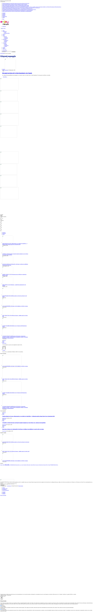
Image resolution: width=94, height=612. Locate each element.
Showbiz (5, 44)
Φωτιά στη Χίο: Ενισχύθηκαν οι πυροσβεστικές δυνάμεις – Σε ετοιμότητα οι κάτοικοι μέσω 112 (17, 8)
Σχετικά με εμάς (4, 488)
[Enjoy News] (4, 24)
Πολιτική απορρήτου (5, 490)
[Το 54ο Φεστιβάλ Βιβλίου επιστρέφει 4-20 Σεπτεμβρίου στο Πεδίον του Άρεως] (7, 305)
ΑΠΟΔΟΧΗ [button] (9, 595)
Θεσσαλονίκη (13, 464)
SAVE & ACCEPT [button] (3, 611)
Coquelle (3, 350)
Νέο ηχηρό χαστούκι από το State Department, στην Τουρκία (17, 73)
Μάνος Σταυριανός (5, 70)
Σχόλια (3, 234)
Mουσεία (5, 41)
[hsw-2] (9, 125)
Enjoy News (4, 343)
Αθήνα (4, 464)
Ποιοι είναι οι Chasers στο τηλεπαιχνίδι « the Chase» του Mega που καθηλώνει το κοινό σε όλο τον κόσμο (23, 429)
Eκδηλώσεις (6, 40)
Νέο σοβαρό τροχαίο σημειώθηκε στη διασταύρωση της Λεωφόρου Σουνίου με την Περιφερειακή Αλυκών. (19, 9)
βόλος (57, 464)
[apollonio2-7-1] (8, 186)
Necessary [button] (2, 604)
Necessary (3, 605)
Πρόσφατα (4, 233)
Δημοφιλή (3, 232)
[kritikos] (9, 100)
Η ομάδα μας (4, 489)
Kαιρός (1, 464)
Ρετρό (5, 32)
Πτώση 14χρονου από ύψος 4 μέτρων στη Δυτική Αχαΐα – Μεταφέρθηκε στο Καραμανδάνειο (16, 11)
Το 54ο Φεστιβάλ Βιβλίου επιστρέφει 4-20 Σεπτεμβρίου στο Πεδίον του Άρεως (14, 4)
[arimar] (9, 163)
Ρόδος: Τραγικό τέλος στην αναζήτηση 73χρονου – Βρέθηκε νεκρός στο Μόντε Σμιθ (15, 5)
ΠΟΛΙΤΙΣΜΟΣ (4, 39)
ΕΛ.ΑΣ (7, 464)
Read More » (5, 76)
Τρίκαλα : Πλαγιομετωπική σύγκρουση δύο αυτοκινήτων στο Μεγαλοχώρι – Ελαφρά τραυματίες (17, 10)
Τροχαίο (52, 464)
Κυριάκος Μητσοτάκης (27, 464)
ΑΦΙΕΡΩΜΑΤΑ (5, 31)
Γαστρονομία (6, 45)
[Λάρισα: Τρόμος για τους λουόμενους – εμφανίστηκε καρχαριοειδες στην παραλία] (7, 283)
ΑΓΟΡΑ (5, 46)
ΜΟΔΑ (5, 43)
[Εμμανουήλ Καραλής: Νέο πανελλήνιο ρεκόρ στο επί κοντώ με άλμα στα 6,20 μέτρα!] (7, 294)
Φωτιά (55, 464)
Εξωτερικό (6, 37)
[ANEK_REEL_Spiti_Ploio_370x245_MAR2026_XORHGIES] (8, 174)
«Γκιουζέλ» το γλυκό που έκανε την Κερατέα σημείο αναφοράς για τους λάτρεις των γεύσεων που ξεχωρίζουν (24, 422)
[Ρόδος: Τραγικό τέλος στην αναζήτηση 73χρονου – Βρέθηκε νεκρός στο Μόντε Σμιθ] (7, 314)
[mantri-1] (8, 137)
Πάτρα (34, 464)
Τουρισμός (6, 38)
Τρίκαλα (49, 464)
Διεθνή (4, 48)
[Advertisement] (14, 145)
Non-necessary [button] (2, 608)
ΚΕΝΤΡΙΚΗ (2, 53)
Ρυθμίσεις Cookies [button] (4, 595)
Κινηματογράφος (7, 33)
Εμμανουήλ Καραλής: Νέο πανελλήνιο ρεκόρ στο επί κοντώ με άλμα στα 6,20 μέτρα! (15, 3)
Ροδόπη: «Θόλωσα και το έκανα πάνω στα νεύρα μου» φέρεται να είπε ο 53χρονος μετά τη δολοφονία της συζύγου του (21, 7)
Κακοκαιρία (17, 464)
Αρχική (3, 487)
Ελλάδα (5, 36)
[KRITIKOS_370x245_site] (9, 89)
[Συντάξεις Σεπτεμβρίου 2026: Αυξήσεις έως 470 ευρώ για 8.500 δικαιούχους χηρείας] (7, 324)
